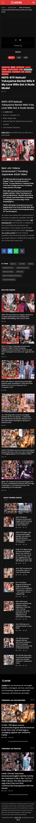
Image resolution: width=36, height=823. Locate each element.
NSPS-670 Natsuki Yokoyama (12, 276)
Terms (18, 819)
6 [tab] (19, 741)
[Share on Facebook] (4, 251)
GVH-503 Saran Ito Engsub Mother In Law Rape (24, 626)
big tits (13, 264)
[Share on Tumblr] (22, 251)
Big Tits (13, 67)
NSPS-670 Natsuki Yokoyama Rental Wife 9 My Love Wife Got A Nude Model (18, 105)
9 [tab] (25, 741)
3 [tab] (13, 741)
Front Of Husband (13, 69)
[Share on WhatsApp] (16, 251)
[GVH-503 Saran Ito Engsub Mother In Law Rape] (9, 629)
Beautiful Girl (12, 7)
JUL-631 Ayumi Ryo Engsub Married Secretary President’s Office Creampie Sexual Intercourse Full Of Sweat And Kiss (24, 643)
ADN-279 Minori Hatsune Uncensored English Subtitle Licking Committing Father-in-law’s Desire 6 (24, 521)
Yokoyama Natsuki (8, 279)
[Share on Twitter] (10, 251)
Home (3, 7)
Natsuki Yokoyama (22, 268)
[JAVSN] (18, 2)
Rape (23, 72)
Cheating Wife (20, 67)
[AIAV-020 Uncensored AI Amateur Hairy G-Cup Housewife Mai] (9, 573)
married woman (8, 268)
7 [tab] (21, 741)
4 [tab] (15, 741)
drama (30, 264)
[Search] (33, 2)
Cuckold (4, 69)
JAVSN (4, 685)
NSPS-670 (20, 272)
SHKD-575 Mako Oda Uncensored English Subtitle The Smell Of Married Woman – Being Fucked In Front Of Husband (23, 537)
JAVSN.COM (17, 817)
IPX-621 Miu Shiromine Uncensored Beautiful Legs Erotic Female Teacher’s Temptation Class (24, 659)
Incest (21, 69)
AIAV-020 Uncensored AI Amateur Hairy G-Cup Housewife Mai (24, 570)
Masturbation (16, 72)
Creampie (27, 67)
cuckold (21, 264)
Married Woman (6, 72)
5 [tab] (17, 741)
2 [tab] (11, 741)
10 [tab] (27, 741)
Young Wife (5, 74)
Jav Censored (28, 69)
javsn (11, 512)
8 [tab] (23, 741)
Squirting (28, 72)
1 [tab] (9, 741)
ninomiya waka (8, 272)
